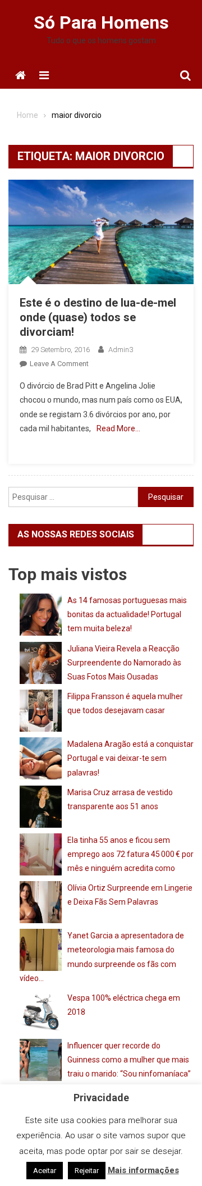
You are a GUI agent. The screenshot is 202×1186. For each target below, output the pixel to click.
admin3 (120, 349)
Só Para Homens (101, 22)
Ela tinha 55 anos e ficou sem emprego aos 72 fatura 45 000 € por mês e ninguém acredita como (130, 854)
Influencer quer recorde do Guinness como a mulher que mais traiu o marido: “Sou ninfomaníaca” (129, 1059)
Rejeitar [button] (87, 1170)
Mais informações (143, 1170)
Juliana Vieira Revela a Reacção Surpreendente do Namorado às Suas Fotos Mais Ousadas (124, 662)
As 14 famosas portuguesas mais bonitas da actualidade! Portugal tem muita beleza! (127, 614)
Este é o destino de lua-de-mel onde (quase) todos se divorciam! (98, 317)
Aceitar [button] (44, 1170)
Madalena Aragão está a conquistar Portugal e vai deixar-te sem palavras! (130, 758)
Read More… (118, 428)
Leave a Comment (59, 363)
